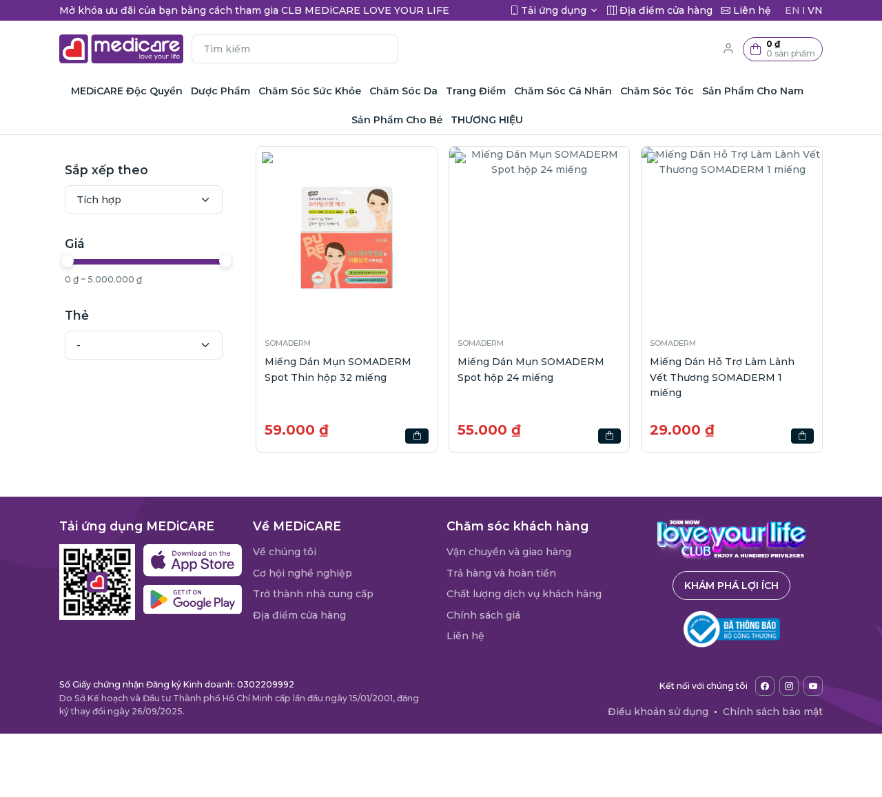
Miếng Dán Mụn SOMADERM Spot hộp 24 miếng (531, 369)
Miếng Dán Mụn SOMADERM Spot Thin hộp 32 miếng (338, 369)
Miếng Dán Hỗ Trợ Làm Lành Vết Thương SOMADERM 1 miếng (722, 377)
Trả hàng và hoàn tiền (501, 573)
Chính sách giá (483, 615)
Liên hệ (465, 636)
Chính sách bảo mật (773, 711)
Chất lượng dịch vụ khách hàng (524, 594)
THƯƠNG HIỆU (487, 120)
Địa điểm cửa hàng (299, 615)
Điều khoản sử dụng (658, 711)
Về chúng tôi (284, 552)
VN (815, 10)
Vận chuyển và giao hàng (509, 552)
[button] (783, 49)
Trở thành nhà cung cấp (313, 594)
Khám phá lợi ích (731, 585)
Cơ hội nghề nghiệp (302, 573)
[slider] (67, 261)
